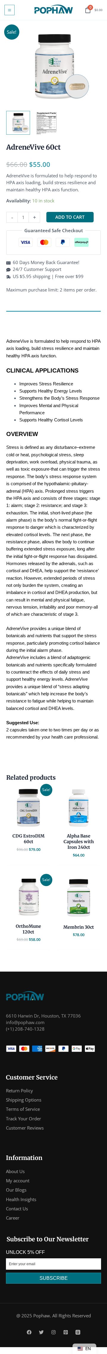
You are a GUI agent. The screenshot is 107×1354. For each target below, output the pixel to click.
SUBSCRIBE (54, 1278)
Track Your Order (23, 1119)
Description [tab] (18, 316)
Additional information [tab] (30, 328)
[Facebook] (29, 1332)
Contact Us (17, 1209)
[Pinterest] (65, 1332)
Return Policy (19, 1091)
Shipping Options (23, 1100)
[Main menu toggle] (9, 10)
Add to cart (69, 217)
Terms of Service (23, 1109)
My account (17, 1181)
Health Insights (21, 1199)
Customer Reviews (25, 1128)
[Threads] (77, 1332)
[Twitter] (41, 1332)
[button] (18, 123)
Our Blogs (16, 1190)
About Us (15, 1171)
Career (12, 1218)
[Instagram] (53, 1332)
